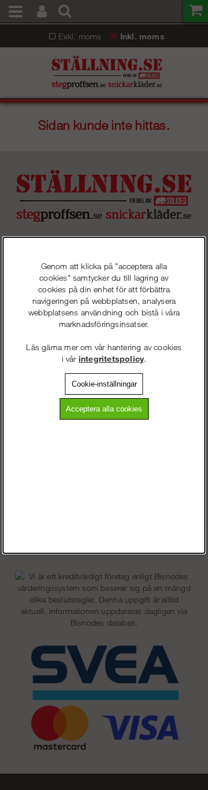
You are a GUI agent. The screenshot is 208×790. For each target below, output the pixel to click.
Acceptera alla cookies (104, 409)
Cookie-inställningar (104, 384)
